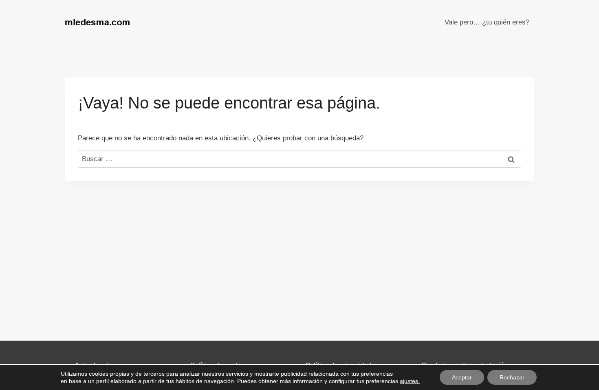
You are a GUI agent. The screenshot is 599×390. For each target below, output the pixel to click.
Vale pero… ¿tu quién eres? (487, 22)
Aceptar (462, 377)
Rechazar (512, 377)
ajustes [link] (409, 381)
